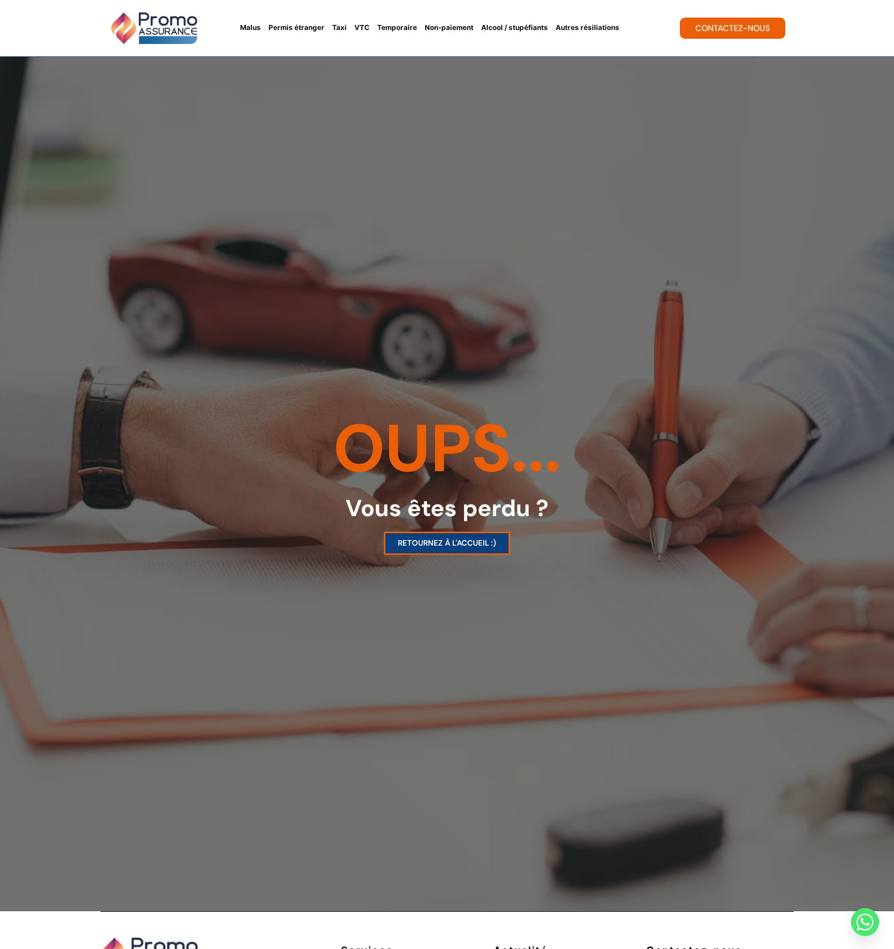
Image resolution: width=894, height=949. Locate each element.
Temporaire (397, 27)
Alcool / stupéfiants (514, 27)
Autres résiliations (587, 27)
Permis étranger (296, 27)
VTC (361, 27)
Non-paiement (449, 27)
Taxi (339, 27)
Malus (250, 27)
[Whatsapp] (865, 922)
